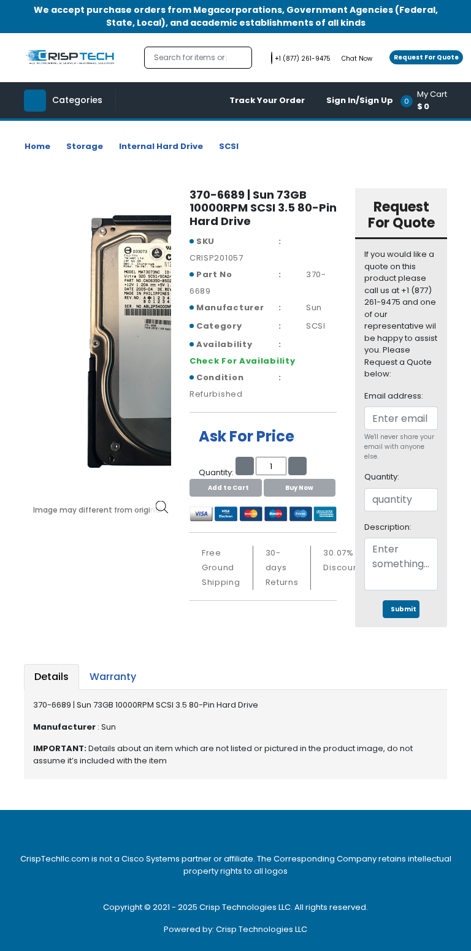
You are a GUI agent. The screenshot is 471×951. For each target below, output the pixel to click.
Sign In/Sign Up (359, 100)
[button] (427, 100)
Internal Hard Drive (161, 146)
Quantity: (381, 477)
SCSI (229, 146)
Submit (403, 609)
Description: (388, 527)
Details (51, 677)
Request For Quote (426, 57)
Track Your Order (267, 100)
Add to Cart (228, 487)
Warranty (113, 677)
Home (37, 146)
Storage (84, 146)
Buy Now (299, 487)
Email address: (393, 396)
